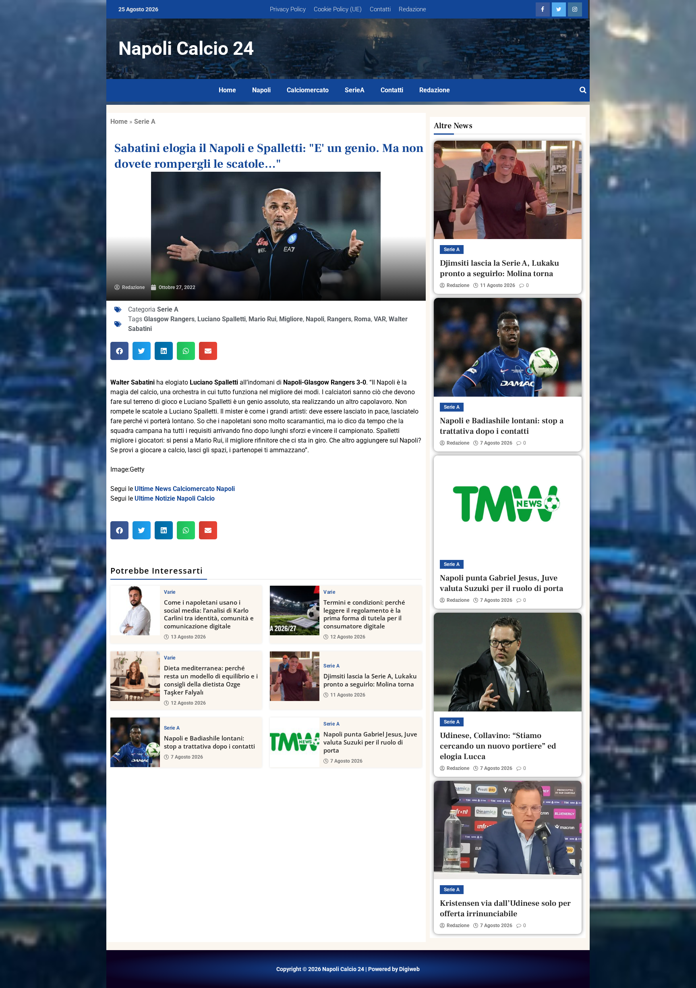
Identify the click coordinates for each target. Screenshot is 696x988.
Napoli (261, 90)
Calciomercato (308, 90)
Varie (170, 592)
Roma (362, 319)
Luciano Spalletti (221, 319)
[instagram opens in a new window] (575, 9)
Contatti (380, 9)
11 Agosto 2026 (347, 695)
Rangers (339, 319)
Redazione (412, 9)
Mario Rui (262, 319)
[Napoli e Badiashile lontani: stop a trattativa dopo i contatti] (135, 742)
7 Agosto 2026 (187, 757)
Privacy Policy (288, 9)
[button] (119, 351)
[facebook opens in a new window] (543, 9)
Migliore (291, 319)
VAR (380, 319)
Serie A (144, 121)
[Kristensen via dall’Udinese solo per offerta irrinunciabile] (508, 830)
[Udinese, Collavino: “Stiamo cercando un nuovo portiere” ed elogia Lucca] (508, 662)
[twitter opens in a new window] (559, 9)
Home (227, 90)
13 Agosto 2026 (188, 636)
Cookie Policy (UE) (338, 9)
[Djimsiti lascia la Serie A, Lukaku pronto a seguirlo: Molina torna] (294, 676)
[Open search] (583, 90)
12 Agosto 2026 (347, 636)
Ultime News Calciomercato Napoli (185, 489)
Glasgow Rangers (169, 319)
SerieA (355, 90)
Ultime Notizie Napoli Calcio (175, 498)
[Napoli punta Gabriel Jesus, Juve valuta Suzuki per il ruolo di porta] (294, 742)
